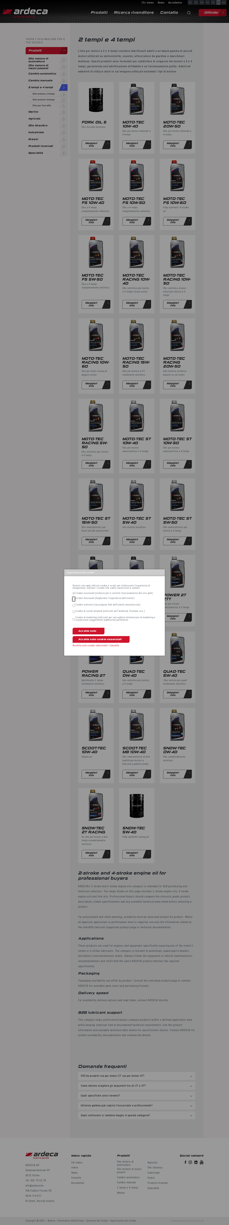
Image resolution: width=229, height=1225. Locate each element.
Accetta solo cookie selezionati (90, 645)
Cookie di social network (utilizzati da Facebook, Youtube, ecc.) (110, 611)
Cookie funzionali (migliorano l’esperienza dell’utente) (105, 598)
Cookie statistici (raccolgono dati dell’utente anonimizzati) (107, 605)
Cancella (114, 645)
